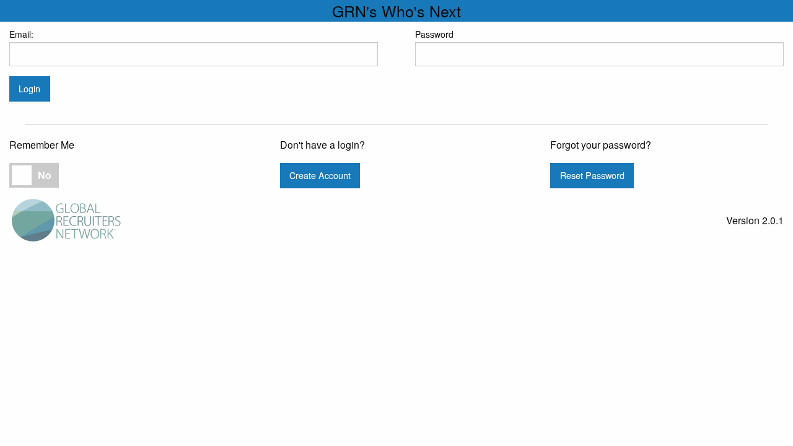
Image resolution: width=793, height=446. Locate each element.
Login (29, 88)
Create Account (320, 174)
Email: (21, 34)
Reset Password (592, 174)
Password (434, 34)
